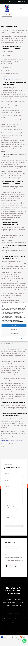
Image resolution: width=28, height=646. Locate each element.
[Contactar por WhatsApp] (24, 641)
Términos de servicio (19, 620)
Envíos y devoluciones (9, 602)
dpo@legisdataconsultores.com (14, 79)
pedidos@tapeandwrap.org (15, 561)
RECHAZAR (14, 330)
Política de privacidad (7, 620)
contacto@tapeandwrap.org (13, 558)
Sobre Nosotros (16, 605)
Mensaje (7, 493)
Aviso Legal (20, 627)
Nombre (7, 474)
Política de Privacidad (7, 627)
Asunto (7, 486)
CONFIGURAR (14, 334)
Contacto (21, 602)
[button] (25, 306)
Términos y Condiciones (14, 599)
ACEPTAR (13, 325)
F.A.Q (8, 605)
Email (6, 480)
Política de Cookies (6, 629)
